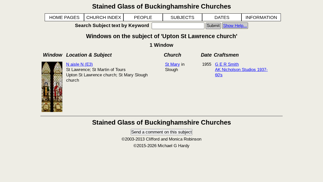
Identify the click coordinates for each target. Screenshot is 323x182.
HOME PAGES (64, 17)
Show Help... (235, 25)
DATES (221, 17)
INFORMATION (261, 17)
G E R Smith (227, 64)
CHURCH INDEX (103, 17)
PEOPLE (143, 17)
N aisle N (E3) (79, 64)
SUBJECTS (182, 17)
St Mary (172, 64)
